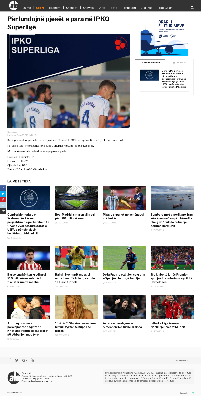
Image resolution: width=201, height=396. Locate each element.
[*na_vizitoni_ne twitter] (16, 360)
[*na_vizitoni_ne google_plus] (24, 360)
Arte (102, 7)
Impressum (181, 360)
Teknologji (129, 7)
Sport (40, 7)
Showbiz (88, 7)
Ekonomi (55, 7)
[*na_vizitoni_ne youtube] (32, 360)
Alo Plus (146, 7)
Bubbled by (184, 393)
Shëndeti (72, 7)
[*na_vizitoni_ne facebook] (10, 360)
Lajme (26, 7)
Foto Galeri (165, 7)
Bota (113, 7)
